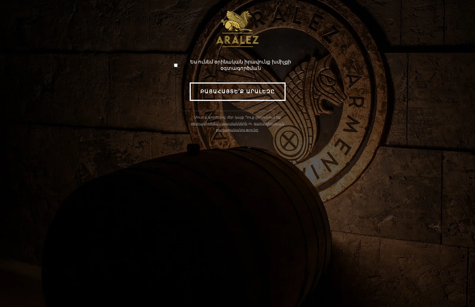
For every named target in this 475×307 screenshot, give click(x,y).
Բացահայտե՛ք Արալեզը (237, 91)
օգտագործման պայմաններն (219, 123)
